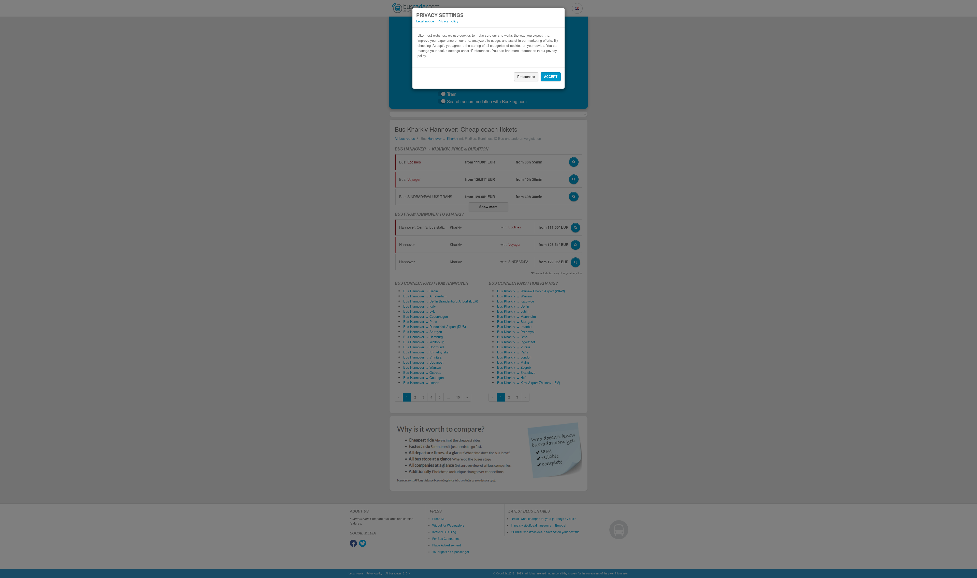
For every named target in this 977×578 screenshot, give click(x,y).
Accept (550, 76)
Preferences (526, 76)
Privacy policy (448, 21)
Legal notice (425, 21)
